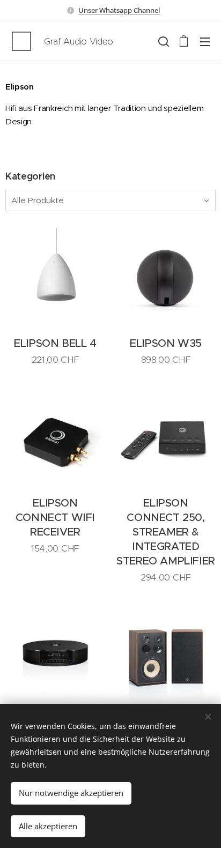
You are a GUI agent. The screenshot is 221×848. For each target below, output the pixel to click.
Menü (205, 41)
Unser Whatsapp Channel (119, 10)
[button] (162, 41)
